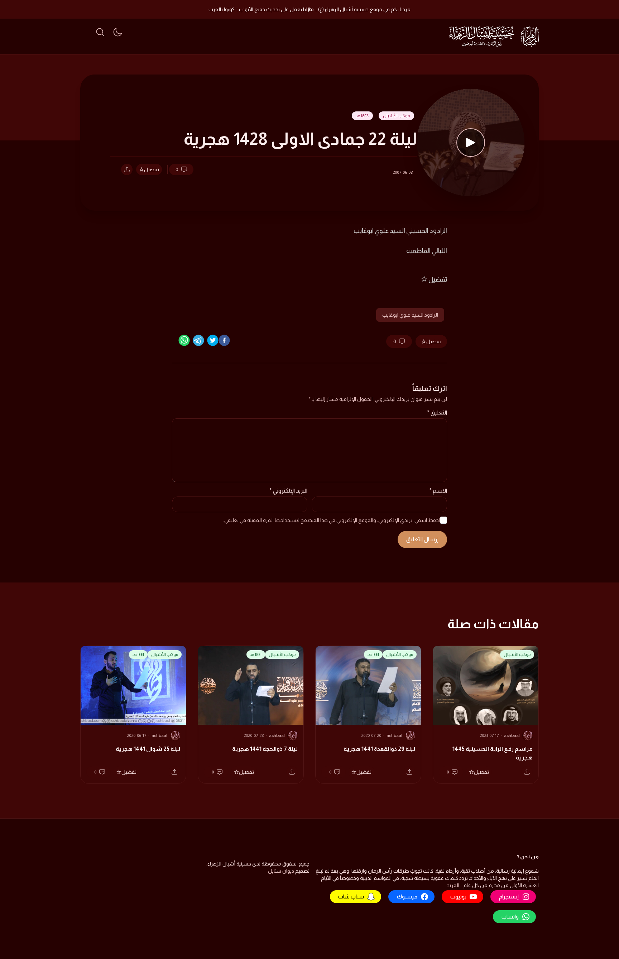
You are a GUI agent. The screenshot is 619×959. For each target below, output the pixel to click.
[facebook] (224, 340)
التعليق (437, 412)
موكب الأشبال (396, 115)
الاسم (438, 491)
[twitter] (213, 340)
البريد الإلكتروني (288, 491)
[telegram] (198, 340)
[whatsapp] (184, 340)
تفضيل (151, 169)
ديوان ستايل (281, 871)
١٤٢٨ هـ (362, 115)
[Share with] (127, 169)
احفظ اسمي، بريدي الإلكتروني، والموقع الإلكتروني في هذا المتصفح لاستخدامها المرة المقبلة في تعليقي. (331, 520)
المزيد (453, 885)
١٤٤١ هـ (373, 654)
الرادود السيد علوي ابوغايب (410, 315)
